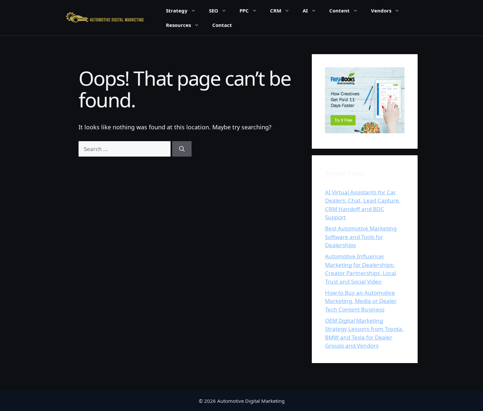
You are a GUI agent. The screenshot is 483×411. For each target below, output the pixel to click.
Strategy (177, 10)
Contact (222, 25)
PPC (244, 10)
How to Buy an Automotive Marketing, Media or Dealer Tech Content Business (361, 301)
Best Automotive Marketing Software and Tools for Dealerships (361, 237)
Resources (178, 25)
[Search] (182, 149)
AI (305, 10)
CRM (275, 10)
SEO (213, 10)
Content (339, 10)
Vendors (381, 10)
